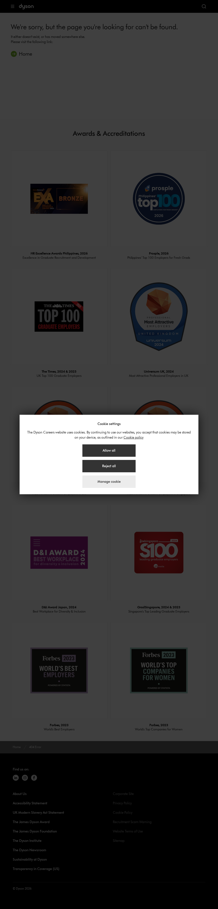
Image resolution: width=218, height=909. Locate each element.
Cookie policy (133, 437)
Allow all (109, 450)
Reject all (109, 466)
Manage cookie (109, 482)
